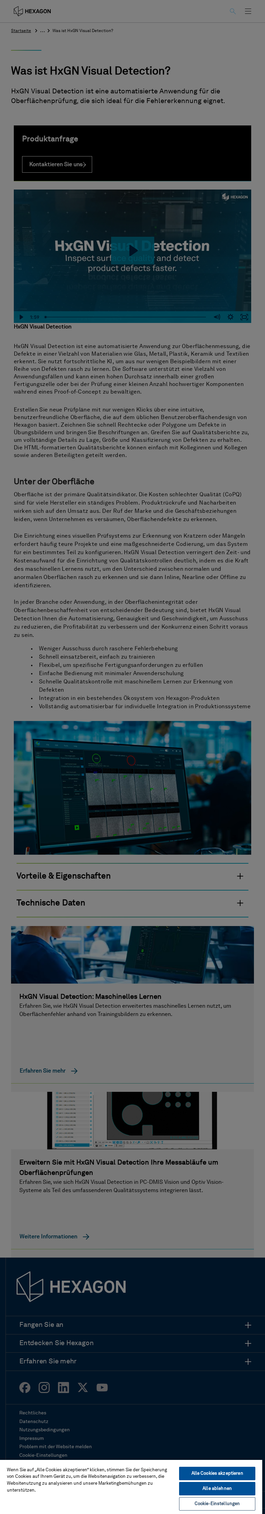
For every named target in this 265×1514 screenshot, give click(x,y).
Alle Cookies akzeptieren (217, 1473)
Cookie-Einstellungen (217, 1504)
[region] (131, 1486)
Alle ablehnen (217, 1488)
